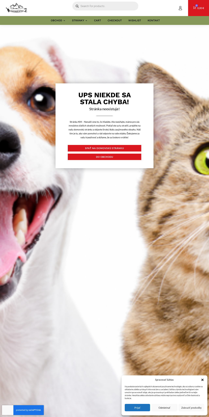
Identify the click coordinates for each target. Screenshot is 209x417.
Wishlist (134, 20)
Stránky (78, 20)
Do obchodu (104, 156)
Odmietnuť (164, 407)
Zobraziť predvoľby (191, 407)
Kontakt (154, 20)
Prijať (137, 407)
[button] (202, 379)
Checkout (115, 20)
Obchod (56, 20)
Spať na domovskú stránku (104, 148)
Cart (97, 20)
